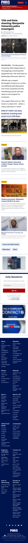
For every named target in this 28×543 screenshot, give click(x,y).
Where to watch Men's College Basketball (17, 504)
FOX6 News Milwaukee (6, 33)
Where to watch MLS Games (17, 516)
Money (3, 371)
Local (2, 343)
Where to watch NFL (17, 485)
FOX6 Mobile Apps (16, 458)
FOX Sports (15, 412)
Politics (3, 356)
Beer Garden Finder (16, 428)
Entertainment (4, 352)
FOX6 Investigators (4, 349)
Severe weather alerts (17, 344)
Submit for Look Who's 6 (17, 373)
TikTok (3, 433)
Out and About (16, 380)
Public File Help (16, 468)
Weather (16, 341)
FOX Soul (15, 414)
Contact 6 (3, 373)
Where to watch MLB (17, 492)
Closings (15, 357)
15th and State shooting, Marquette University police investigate (13, 55)
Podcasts (3, 354)
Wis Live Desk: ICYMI (16, 402)
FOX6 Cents (4, 374)
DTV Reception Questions (16, 475)
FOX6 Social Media (5, 425)
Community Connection (16, 437)
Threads (3, 435)
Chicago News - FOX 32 (5, 454)
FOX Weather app (17, 353)
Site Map (3, 366)
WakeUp (16, 371)
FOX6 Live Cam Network (16, 351)
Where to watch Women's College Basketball (17, 509)
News (15, 249)
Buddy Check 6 (16, 433)
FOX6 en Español (5, 364)
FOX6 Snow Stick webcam (17, 361)
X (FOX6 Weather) (5, 446)
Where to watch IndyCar (17, 500)
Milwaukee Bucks (5, 413)
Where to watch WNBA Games (17, 513)
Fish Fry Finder (16, 431)
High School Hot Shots (5, 410)
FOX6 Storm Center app (16, 347)
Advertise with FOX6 (4, 487)
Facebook (3, 429)
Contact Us (17, 450)
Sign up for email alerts (17, 454)
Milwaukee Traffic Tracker (17, 389)
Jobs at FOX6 (16, 464)
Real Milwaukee (17, 378)
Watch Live (20, 2)
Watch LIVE (17, 394)
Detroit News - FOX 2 (5, 461)
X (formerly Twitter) (4, 439)
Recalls (3, 376)
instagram (12, 525)
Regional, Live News (4, 451)
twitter (9, 525)
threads (15, 525)
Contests (15, 452)
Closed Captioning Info (16, 472)
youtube (18, 525)
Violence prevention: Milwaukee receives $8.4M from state (12, 200)
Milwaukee (6, 249)
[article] (14, 153)
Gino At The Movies (16, 386)
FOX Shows (16, 419)
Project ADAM (16, 435)
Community (17, 424)
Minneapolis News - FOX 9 (4, 458)
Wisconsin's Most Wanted (5, 346)
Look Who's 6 (16, 376)
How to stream (16, 397)
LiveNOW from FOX (16, 407)
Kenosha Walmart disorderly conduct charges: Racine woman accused (12, 164)
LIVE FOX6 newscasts (15, 399)
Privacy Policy (15, 298)
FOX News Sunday (15, 416)
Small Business (5, 382)
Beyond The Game (4, 404)
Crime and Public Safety (17, 33)
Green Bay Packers (4, 400)
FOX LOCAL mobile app (4, 361)
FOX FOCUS (4, 490)
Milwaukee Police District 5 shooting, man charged (12, 233)
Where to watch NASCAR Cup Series (17, 496)
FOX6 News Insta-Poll (4, 358)
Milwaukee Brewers (4, 397)
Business (3, 380)
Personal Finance (5, 378)
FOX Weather (16, 355)
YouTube (3, 428)
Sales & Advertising (5, 481)
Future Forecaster (17, 359)
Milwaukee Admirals (4, 407)
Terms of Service (15, 299)
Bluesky (3, 437)
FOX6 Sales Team (5, 484)
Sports (3, 394)
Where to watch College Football (17, 488)
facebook (6, 525)
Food (14, 384)
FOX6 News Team (16, 461)
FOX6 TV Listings (17, 405)
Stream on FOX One (16, 481)
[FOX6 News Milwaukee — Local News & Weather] (5, 2)
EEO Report (16, 466)
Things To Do (16, 426)
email (21, 525)
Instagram (3, 431)
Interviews (15, 382)
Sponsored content (4, 492)
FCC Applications (17, 470)
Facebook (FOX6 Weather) (5, 443)
